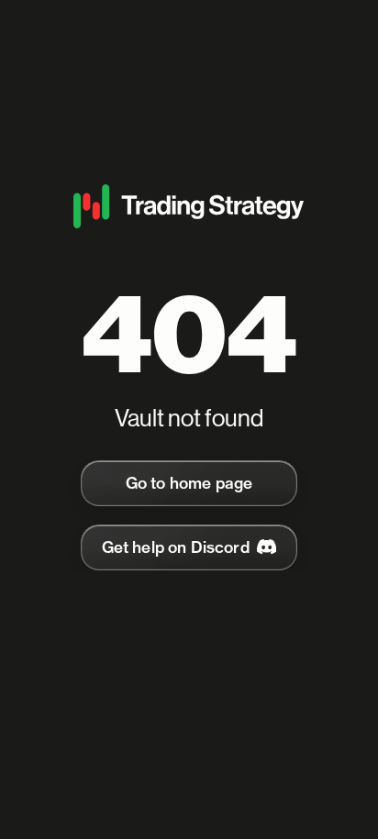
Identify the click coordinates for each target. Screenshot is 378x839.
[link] (189, 483)
